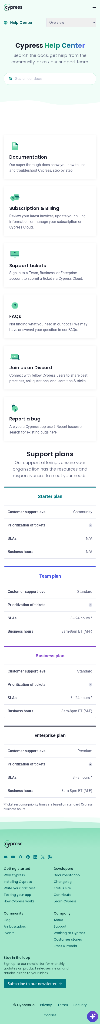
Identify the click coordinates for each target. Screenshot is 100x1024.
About (58, 920)
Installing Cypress (18, 881)
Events (9, 933)
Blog (7, 920)
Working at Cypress (69, 933)
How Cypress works (19, 901)
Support (60, 926)
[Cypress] (43, 7)
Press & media (65, 946)
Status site (62, 888)
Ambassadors (15, 926)
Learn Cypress (65, 901)
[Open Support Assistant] (92, 1016)
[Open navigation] (93, 7)
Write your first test (19, 888)
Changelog (63, 881)
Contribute (62, 894)
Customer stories (68, 939)
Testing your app (17, 894)
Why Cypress (14, 875)
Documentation (67, 875)
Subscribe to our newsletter (32, 983)
